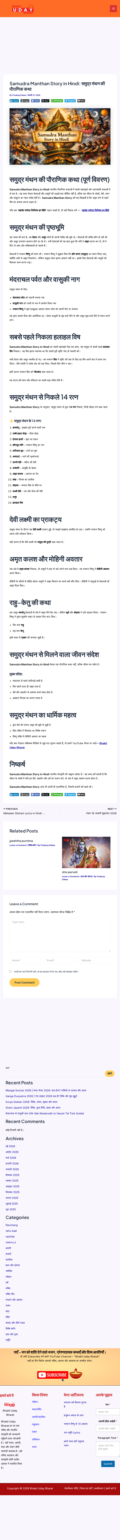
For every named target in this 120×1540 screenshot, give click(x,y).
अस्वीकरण (99, 1488)
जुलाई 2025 (12, 1203)
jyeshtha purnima (21, 840)
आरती (8, 1248)
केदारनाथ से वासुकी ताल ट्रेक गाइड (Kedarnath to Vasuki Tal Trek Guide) (45, 1113)
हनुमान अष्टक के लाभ (73, 1415)
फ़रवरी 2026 (12, 1163)
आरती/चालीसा (38, 1416)
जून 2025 (11, 1209)
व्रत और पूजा (12, 1334)
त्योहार (8, 1276)
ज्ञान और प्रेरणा (86, 876)
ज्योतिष (9, 1270)
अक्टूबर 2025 (12, 1186)
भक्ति (8, 1288)
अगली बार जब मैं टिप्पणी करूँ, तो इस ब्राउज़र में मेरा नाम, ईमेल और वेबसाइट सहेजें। (46, 971)
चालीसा (9, 1259)
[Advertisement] (60, 41)
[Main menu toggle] (113, 8)
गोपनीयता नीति (71, 1488)
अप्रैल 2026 (12, 1152)
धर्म (7, 1282)
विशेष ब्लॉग (32, 845)
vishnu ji (11, 1242)
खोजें (7, 1068)
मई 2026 (10, 1146)
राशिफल (36, 1439)
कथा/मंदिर (36, 1409)
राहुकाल (35, 1424)
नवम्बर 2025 (12, 1180)
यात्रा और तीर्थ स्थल (15, 1322)
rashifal (10, 1236)
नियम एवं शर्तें (86, 1488)
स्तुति (8, 1339)
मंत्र (7, 1311)
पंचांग (34, 1431)
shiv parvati (70, 872)
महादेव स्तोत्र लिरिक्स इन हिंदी (95, 210)
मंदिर (8, 1317)
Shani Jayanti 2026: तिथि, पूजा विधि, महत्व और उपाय (33, 1107)
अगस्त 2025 (12, 1197)
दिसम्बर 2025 (12, 1175)
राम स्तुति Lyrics (72, 1432)
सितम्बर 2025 (13, 1192)
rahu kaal (11, 1230)
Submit (108, 1463)
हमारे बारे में (111, 1488)
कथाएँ (8, 1253)
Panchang (12, 1225)
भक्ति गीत (10, 1294)
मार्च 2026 (11, 1157)
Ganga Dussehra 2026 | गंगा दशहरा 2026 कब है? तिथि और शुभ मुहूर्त (41, 1096)
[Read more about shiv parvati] (86, 852)
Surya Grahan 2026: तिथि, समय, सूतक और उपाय (31, 1101)
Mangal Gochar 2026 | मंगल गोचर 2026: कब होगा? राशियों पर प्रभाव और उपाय (46, 1090)
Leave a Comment (18, 845)
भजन (8, 1305)
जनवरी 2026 (12, 1169)
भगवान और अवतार (14, 1299)
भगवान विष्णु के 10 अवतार (76, 1423)
